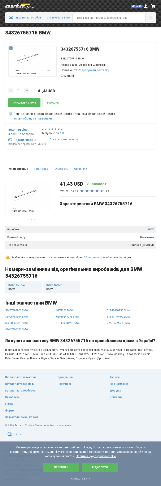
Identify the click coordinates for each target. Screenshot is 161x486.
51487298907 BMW (17, 310)
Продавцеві (65, 377)
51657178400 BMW (118, 316)
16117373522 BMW (67, 322)
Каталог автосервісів (19, 383)
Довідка (115, 390)
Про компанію (119, 383)
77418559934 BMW (118, 322)
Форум (9, 410)
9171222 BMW (65, 310)
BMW (150, 229)
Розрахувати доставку (93, 70)
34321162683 (54, 287)
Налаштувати (80, 478)
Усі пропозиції (18, 168)
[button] (137, 6)
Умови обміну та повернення (33, 118)
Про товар (41, 168)
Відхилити (100, 467)
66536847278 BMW (67, 316)
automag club (17, 129)
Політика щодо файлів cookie (96, 456)
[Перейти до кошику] (153, 6)
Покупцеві (64, 383)
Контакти (116, 397)
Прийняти (61, 467)
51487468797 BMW (17, 329)
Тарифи (114, 377)
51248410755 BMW (118, 310)
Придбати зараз (24, 102)
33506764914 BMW (17, 316)
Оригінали (80, 168)
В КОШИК (53, 102)
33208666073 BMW (17, 322)
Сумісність (61, 168)
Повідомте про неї (97, 257)
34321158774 (16, 287)
